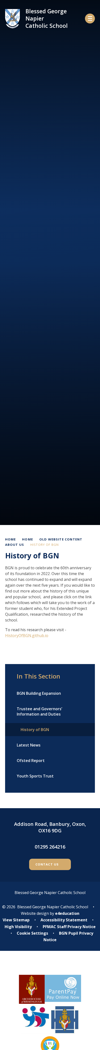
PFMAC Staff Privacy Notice (69, 926)
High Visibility (18, 926)
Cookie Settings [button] (32, 933)
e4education (67, 913)
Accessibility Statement (64, 920)
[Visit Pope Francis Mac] (50, 966)
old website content (60, 539)
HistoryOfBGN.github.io (26, 635)
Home (10, 539)
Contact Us (47, 864)
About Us (14, 544)
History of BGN (44, 544)
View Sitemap (16, 920)
